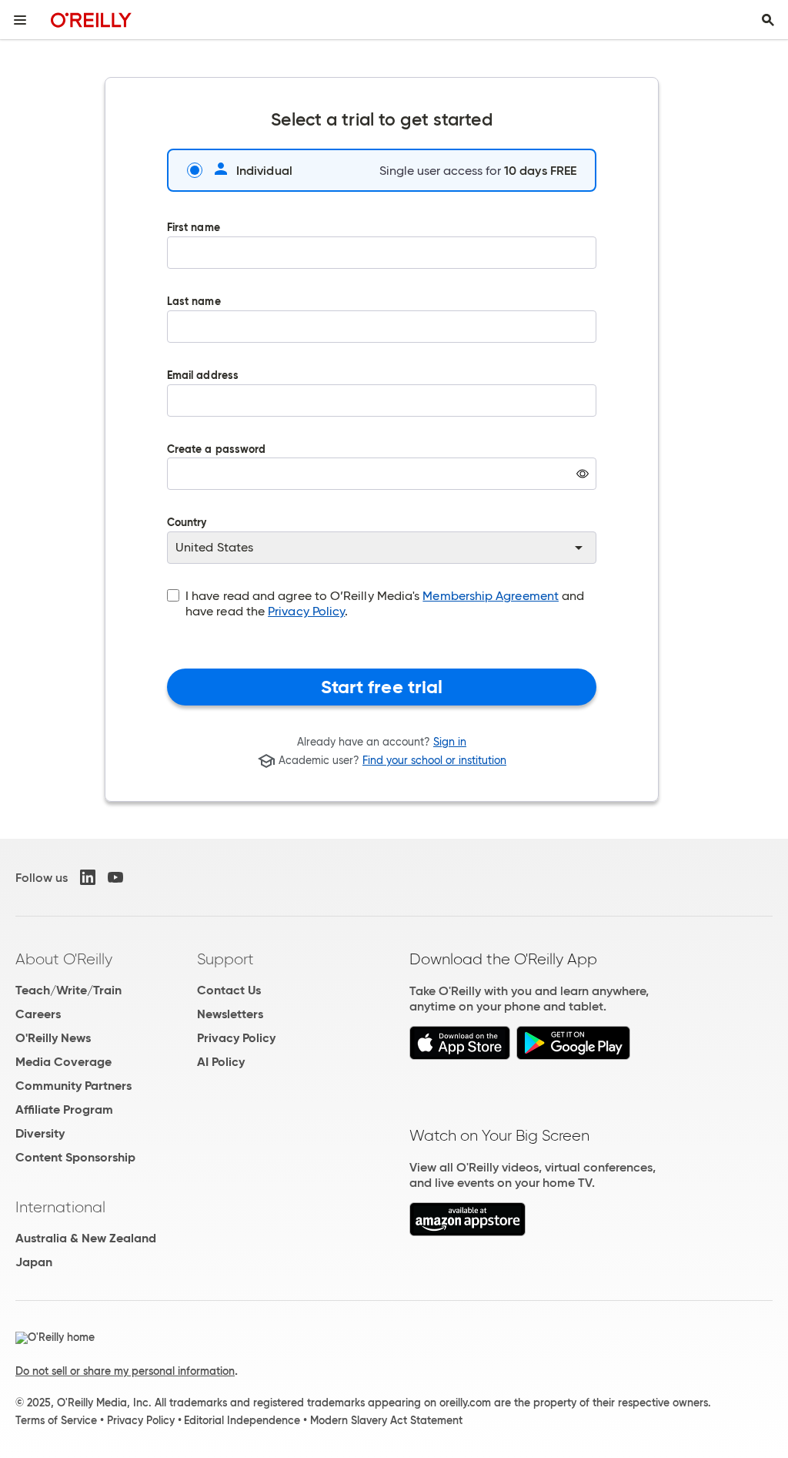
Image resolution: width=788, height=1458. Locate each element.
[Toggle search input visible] (768, 20)
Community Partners (73, 1086)
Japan (33, 1262)
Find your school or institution (434, 761)
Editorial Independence (242, 1420)
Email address (203, 376)
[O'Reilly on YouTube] (115, 877)
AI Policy (221, 1062)
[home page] (91, 20)
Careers (38, 1014)
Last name (194, 302)
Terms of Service (56, 1420)
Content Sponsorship (75, 1157)
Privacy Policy (306, 611)
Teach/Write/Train (68, 990)
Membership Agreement (490, 595)
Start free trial (382, 687)
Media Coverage (63, 1062)
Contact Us (229, 990)
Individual (264, 170)
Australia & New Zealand (85, 1238)
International (60, 1207)
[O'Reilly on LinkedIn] (87, 877)
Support (225, 959)
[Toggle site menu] (20, 20)
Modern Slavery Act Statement (386, 1420)
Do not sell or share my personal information (125, 1371)
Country (187, 523)
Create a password (216, 478)
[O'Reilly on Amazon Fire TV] (467, 1232)
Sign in (449, 742)
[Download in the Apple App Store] (459, 1055)
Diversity (40, 1133)
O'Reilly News (53, 1038)
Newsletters (230, 1014)
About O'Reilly (63, 959)
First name (193, 228)
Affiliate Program (64, 1109)
